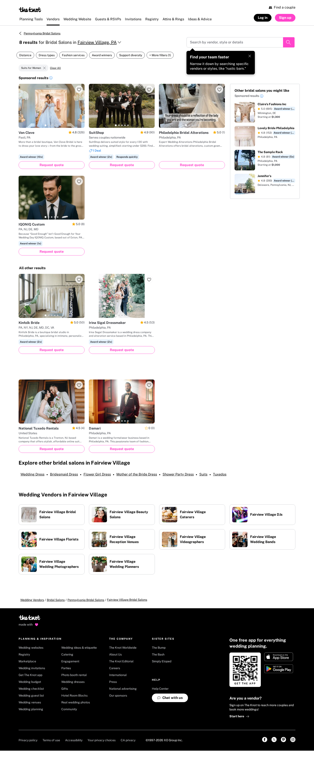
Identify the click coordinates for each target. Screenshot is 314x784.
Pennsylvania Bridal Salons (42, 33)
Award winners (102, 55)
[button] (51, 78)
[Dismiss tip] (249, 56)
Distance (25, 55)
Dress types (47, 55)
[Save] (79, 89)
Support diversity (130, 55)
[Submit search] (289, 42)
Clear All (55, 67)
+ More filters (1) (160, 55)
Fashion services (73, 55)
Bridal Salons (56, 600)
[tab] (45, 125)
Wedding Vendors (32, 600)
